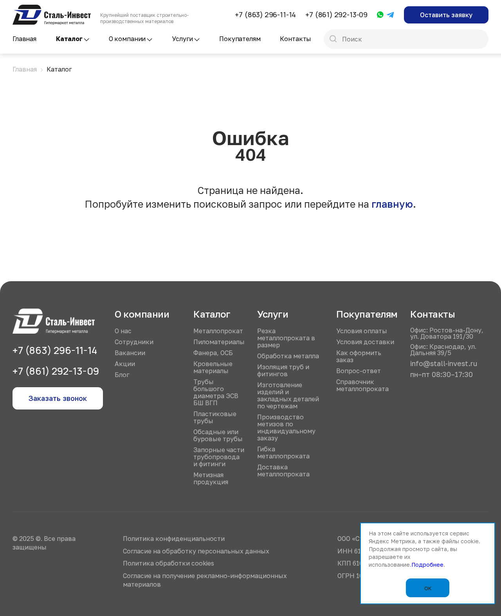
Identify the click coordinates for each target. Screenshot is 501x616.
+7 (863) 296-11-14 (265, 14)
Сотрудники (134, 342)
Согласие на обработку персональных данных (196, 551)
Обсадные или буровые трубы (218, 435)
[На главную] (52, 8)
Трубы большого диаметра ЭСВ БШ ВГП (215, 392)
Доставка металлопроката (283, 470)
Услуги (182, 39)
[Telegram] (391, 15)
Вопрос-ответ (358, 371)
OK (427, 588)
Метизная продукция (210, 478)
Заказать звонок (58, 398)
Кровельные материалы (212, 367)
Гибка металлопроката (283, 452)
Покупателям (239, 39)
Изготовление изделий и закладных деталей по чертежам (288, 395)
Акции (125, 364)
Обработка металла (288, 356)
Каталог (69, 39)
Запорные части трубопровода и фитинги (218, 457)
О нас (123, 331)
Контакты (295, 39)
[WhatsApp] (380, 15)
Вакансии (130, 353)
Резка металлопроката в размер (286, 338)
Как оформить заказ (358, 356)
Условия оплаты (361, 331)
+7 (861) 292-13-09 (336, 14)
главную (392, 204)
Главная (24, 39)
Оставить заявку (446, 15)
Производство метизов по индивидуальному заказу (286, 427)
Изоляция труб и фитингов (283, 370)
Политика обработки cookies (168, 563)
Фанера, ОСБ (213, 353)
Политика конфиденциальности (174, 538)
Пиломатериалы (219, 342)
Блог (122, 375)
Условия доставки (365, 342)
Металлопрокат (218, 331)
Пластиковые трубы (214, 417)
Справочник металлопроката (362, 385)
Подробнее (427, 564)
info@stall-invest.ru (443, 363)
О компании (127, 39)
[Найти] (333, 39)
